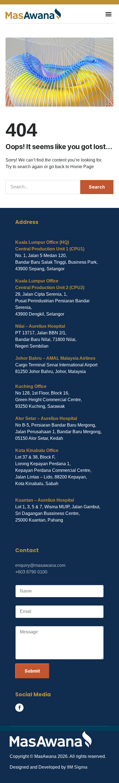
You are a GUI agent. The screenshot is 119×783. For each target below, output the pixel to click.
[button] (108, 14)
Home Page (82, 166)
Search (97, 187)
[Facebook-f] (19, 707)
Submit (32, 671)
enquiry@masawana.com (40, 565)
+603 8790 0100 (31, 572)
